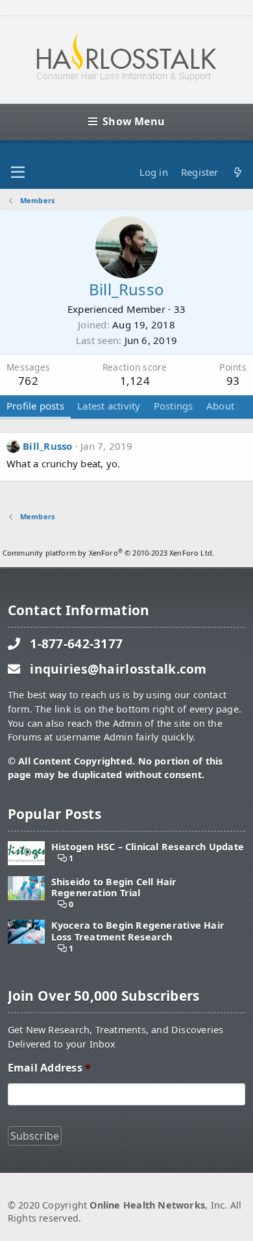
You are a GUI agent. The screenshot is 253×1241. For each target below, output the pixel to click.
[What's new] (237, 172)
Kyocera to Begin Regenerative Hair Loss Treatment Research (137, 931)
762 (28, 380)
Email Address (49, 1068)
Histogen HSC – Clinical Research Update (147, 846)
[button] (18, 172)
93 (233, 380)
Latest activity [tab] (108, 405)
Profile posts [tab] (35, 405)
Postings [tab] (173, 405)
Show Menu (133, 121)
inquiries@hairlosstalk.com (118, 669)
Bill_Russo (47, 445)
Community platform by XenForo (108, 553)
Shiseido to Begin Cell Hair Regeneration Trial (114, 887)
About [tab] (220, 405)
